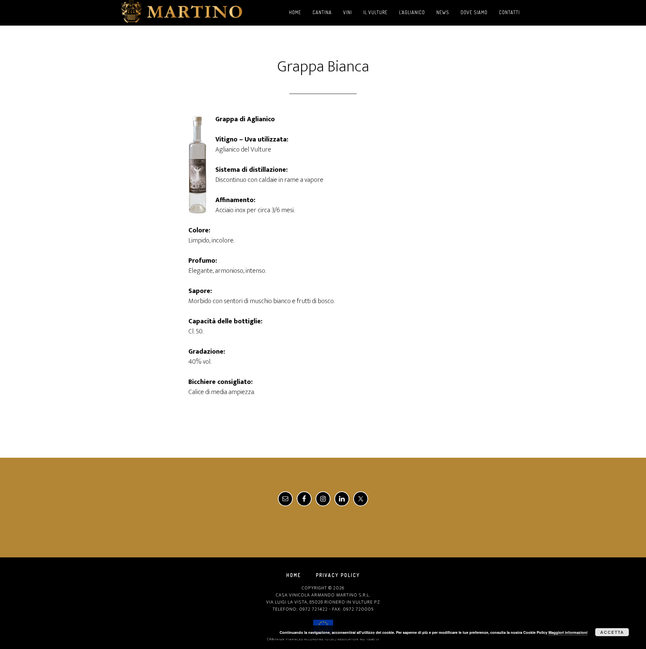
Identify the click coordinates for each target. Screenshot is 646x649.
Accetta (612, 632)
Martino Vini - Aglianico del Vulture (181, 13)
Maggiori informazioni (567, 632)
